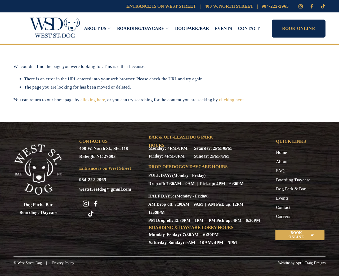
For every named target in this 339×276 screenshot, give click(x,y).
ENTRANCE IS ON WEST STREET (161, 6)
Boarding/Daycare (293, 179)
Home (281, 152)
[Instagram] (300, 6)
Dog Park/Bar (192, 28)
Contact (249, 28)
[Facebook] (311, 6)
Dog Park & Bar (291, 188)
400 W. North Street (229, 6)
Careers (283, 216)
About (282, 161)
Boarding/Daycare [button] (140, 28)
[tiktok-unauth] (322, 6)
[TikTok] (91, 213)
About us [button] (95, 28)
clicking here (93, 99)
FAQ (280, 170)
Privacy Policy (63, 263)
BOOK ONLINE (298, 28)
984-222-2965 (275, 6)
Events (223, 28)
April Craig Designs (310, 263)
